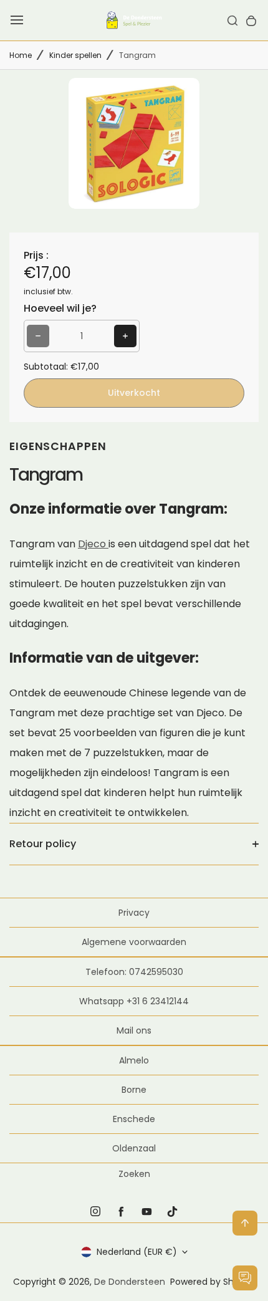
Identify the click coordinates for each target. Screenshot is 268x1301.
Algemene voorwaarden (134, 942)
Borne (134, 1089)
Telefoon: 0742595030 (134, 972)
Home (20, 55)
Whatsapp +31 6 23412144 (134, 1001)
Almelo (134, 1060)
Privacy (134, 912)
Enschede (134, 1119)
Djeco (93, 544)
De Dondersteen (129, 1281)
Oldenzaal (134, 1148)
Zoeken (134, 1174)
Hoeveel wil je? (60, 308)
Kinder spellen (75, 55)
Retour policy (42, 844)
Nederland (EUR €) (137, 1252)
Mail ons (134, 1030)
